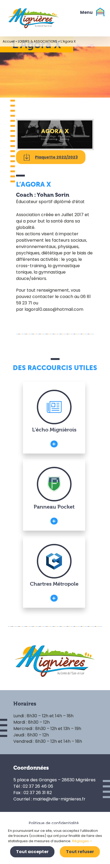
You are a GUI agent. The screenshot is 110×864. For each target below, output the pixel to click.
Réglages (81, 841)
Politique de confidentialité (54, 823)
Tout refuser (80, 852)
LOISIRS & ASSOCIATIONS (37, 41)
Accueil (9, 41)
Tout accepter (32, 852)
